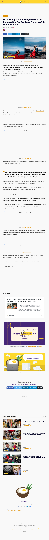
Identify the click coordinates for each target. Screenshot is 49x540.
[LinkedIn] (14, 34)
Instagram (34, 346)
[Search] (46, 1)
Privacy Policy (26, 523)
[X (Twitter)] (10, 34)
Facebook (29, 346)
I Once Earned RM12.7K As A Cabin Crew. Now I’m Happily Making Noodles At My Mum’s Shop (34, 445)
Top (25, 531)
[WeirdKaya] (24, 2)
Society (5, 15)
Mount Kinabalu (40, 111)
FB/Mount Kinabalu (28, 61)
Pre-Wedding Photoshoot (29, 384)
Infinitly (25, 526)
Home (7, 381)
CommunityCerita (27, 425)
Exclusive (25, 460)
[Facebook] (5, 34)
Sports (24, 471)
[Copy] (27, 34)
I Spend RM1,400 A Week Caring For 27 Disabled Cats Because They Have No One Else (34, 434)
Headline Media (27, 525)
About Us (18, 523)
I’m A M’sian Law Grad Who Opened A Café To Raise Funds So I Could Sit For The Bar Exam (34, 422)
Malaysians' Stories (9, 416)
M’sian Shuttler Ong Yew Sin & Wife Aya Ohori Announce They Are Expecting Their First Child (34, 468)
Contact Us (34, 523)
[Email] (23, 34)
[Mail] (29, 506)
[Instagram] (21, 506)
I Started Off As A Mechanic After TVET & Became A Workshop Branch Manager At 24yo (34, 457)
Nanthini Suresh (9, 30)
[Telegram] (18, 34)
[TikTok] (24, 506)
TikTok (40, 346)
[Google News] (30, 506)
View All (44, 416)
